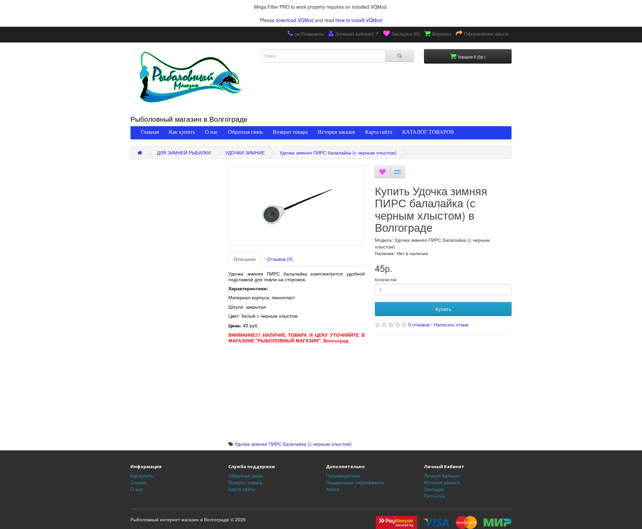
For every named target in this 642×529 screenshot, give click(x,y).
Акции (332, 489)
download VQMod (295, 20)
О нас (211, 131)
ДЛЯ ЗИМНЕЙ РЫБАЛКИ (184, 152)
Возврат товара (290, 131)
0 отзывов (419, 324)
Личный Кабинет (442, 475)
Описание (245, 258)
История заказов (336, 131)
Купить (443, 308)
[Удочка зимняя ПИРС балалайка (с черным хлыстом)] (296, 205)
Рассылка (434, 495)
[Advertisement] (296, 393)
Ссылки (138, 482)
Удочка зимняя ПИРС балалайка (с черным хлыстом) (338, 152)
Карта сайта (378, 131)
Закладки (434, 489)
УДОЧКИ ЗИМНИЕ (245, 152)
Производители (343, 475)
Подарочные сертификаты (355, 482)
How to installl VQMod (358, 20)
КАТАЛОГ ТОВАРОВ (428, 131)
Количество (386, 279)
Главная (150, 131)
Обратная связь (245, 131)
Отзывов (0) (280, 258)
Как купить (182, 131)
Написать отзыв (451, 324)
